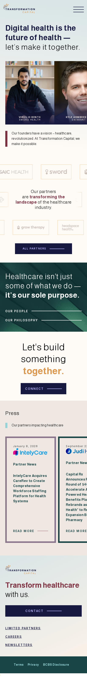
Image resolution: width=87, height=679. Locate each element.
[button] (76, 9)
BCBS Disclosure (56, 664)
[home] (19, 9)
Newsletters (19, 645)
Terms (18, 664)
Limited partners (23, 628)
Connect (34, 388)
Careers (13, 636)
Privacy (33, 664)
